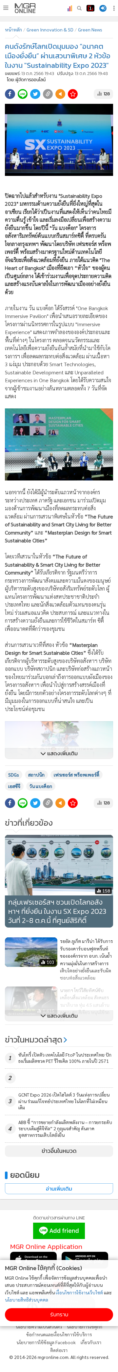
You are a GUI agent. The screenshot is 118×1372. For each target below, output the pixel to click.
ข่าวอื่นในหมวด (59, 1151)
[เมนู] (5, 8)
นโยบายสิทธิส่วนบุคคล (26, 1300)
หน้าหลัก (13, 29)
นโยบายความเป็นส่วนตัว (39, 1326)
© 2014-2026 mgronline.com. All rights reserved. (59, 1357)
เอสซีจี (14, 786)
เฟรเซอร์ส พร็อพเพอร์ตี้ (76, 775)
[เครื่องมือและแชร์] (114, 8)
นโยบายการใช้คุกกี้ (84, 1326)
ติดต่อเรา (59, 1350)
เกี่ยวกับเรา (91, 1342)
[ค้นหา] (79, 8)
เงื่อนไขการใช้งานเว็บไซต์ (79, 1292)
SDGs (13, 775)
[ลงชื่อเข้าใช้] (103, 8)
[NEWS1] (90, 8)
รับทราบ (59, 1314)
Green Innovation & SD (50, 29)
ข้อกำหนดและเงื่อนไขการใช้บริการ (59, 1334)
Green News (90, 29)
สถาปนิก (36, 775)
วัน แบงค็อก (41, 786)
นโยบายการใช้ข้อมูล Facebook (46, 1342)
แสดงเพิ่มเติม (62, 753)
